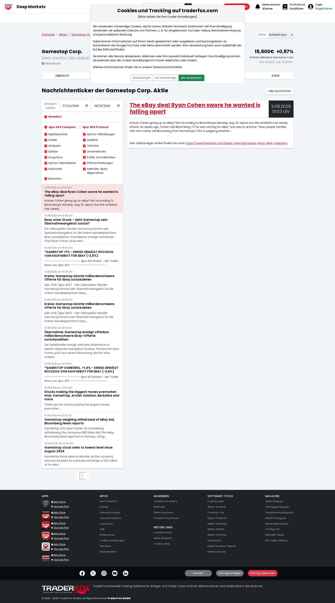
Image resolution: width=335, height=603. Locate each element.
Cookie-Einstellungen (136, 60)
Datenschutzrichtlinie (167, 67)
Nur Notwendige (165, 78)
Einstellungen (142, 78)
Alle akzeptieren (191, 78)
